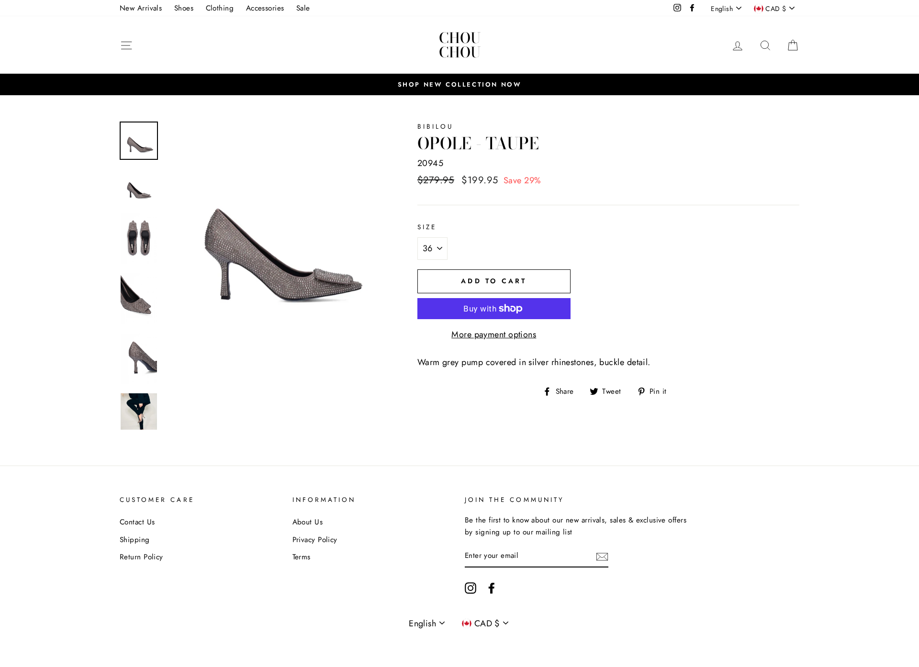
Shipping (135, 539)
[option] (459, 84)
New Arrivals (141, 8)
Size (427, 227)
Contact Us (137, 522)
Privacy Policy (314, 539)
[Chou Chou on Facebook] (491, 588)
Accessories (265, 8)
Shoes (183, 8)
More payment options (493, 334)
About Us (307, 522)
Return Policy (141, 557)
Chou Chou (460, 45)
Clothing (220, 8)
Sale (303, 8)
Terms (301, 557)
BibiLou (435, 126)
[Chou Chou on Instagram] (470, 588)
